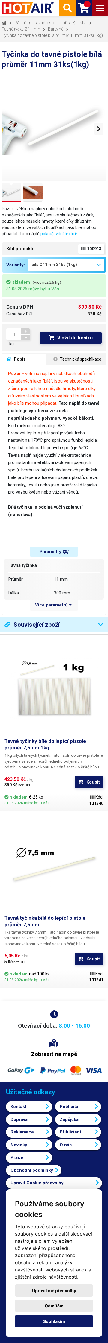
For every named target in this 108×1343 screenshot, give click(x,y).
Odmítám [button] (54, 1305)
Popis (19, 359)
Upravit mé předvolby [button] (54, 1290)
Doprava (19, 1119)
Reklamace (22, 1132)
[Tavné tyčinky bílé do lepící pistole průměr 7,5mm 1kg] (54, 688)
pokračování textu (57, 233)
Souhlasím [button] (54, 1321)
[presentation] (9, 129)
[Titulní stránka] (28, 8)
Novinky (18, 1145)
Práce (16, 1157)
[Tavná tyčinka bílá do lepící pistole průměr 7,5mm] (54, 865)
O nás (66, 1145)
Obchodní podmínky (31, 1170)
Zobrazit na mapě (54, 1054)
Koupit (93, 782)
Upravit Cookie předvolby (37, 1183)
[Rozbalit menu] (100, 8)
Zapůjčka (69, 1119)
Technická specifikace (80, 359)
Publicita (69, 1106)
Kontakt (18, 1106)
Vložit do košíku (75, 338)
